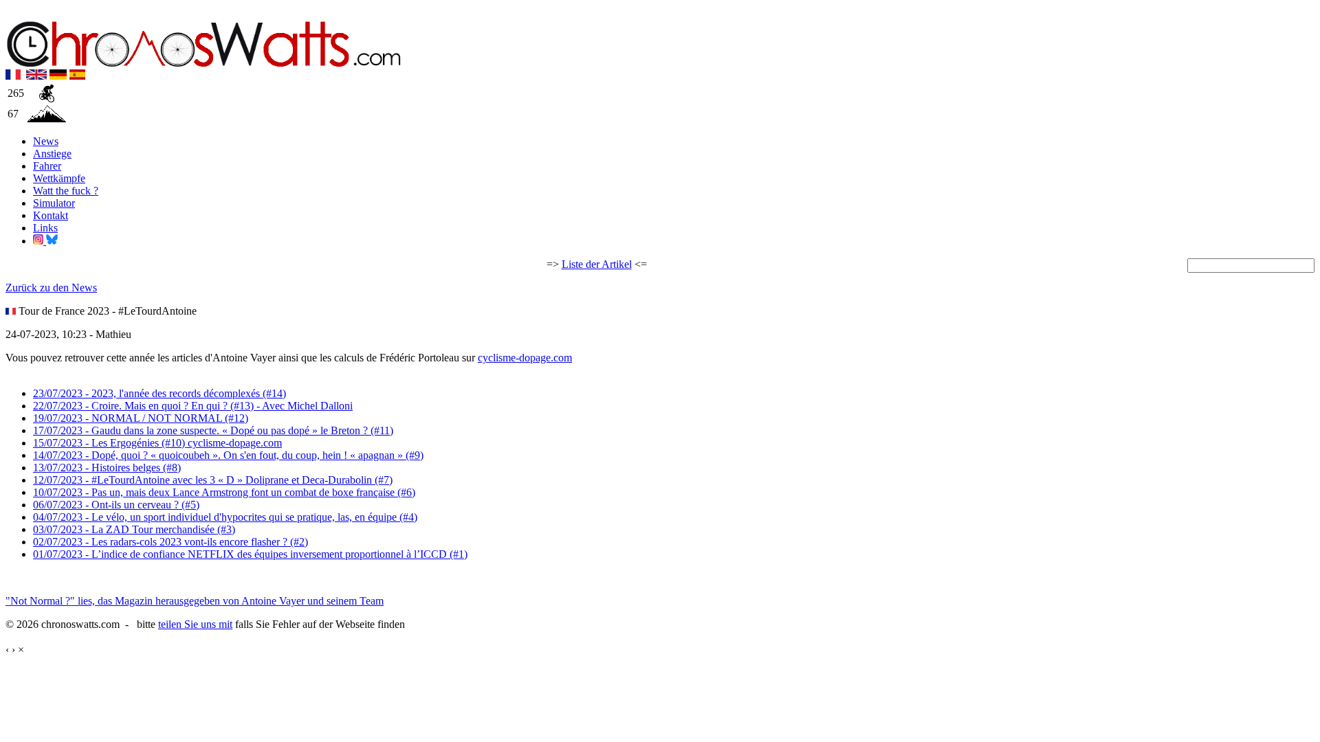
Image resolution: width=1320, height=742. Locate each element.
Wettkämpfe (59, 178)
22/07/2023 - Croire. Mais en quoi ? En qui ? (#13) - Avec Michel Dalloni (193, 406)
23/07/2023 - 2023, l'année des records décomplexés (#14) (159, 393)
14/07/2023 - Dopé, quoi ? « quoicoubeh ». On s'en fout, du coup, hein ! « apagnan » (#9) (228, 455)
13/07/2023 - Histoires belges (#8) (107, 467)
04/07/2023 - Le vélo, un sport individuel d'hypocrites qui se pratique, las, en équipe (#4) (225, 517)
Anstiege (52, 153)
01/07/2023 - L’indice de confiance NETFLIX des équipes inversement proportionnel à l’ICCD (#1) (250, 554)
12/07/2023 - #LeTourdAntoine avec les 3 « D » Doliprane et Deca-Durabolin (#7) (213, 480)
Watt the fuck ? (65, 190)
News (45, 141)
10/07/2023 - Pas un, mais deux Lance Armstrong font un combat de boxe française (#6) (224, 492)
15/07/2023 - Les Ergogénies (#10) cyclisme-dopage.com (157, 443)
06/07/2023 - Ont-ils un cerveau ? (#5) (116, 504)
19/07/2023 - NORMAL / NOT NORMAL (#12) (140, 418)
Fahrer (47, 166)
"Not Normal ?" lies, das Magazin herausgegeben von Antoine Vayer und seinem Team (195, 601)
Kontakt (50, 215)
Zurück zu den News (51, 287)
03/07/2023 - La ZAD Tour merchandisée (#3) (134, 529)
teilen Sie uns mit (195, 624)
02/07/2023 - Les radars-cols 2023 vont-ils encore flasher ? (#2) (170, 542)
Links (45, 228)
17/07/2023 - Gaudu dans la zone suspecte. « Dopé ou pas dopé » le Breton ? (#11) (213, 430)
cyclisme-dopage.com (525, 357)
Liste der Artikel (597, 264)
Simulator (54, 203)
